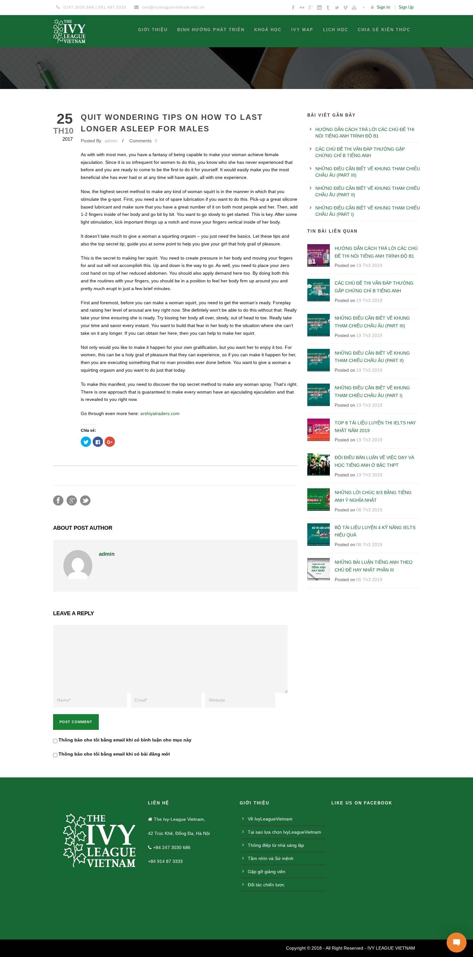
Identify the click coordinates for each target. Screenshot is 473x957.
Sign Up (406, 7)
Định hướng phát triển (211, 29)
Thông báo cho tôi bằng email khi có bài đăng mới (114, 754)
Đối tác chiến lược (266, 884)
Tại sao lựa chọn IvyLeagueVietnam (284, 832)
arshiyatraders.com (160, 413)
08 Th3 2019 (369, 509)
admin (111, 140)
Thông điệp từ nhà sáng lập (276, 845)
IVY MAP (302, 29)
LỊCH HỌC (335, 29)
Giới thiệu (153, 29)
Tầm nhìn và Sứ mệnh (270, 858)
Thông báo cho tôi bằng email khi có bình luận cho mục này (125, 739)
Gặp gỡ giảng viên (266, 871)
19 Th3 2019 (369, 265)
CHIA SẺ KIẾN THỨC (384, 29)
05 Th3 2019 (369, 579)
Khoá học (268, 29)
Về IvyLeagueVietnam (270, 818)
